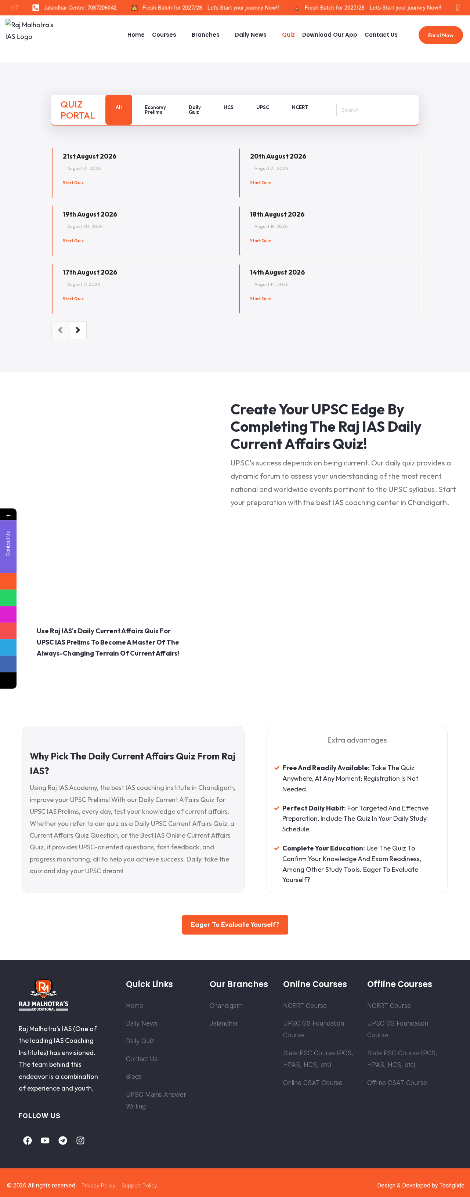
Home (136, 35)
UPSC (262, 107)
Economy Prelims (155, 109)
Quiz (288, 35)
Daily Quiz (195, 109)
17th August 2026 (90, 272)
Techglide (452, 1185)
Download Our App (329, 35)
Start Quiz (73, 182)
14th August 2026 (277, 272)
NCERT (300, 107)
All (119, 107)
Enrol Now (440, 35)
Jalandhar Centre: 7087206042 (74, 8)
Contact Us (381, 35)
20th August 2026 (278, 156)
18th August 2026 (277, 214)
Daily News (251, 35)
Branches (206, 35)
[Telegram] (63, 1140)
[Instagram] (80, 1140)
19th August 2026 (90, 214)
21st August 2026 (89, 156)
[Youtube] (45, 1140)
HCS (229, 107)
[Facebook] (27, 1140)
